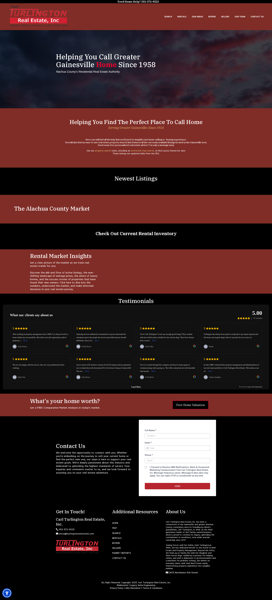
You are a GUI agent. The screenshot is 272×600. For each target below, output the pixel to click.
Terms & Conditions (152, 588)
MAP (114, 527)
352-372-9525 (67, 529)
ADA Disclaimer (133, 588)
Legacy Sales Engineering (142, 585)
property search (103, 150)
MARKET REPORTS (121, 552)
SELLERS (225, 16)
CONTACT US (257, 16)
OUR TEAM (240, 16)
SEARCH (168, 16)
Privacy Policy (116, 588)
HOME (115, 523)
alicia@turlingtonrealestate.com (76, 533)
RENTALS (181, 16)
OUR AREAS (197, 16)
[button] (7, 593)
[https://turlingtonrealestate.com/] (38, 16)
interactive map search (142, 150)
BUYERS (212, 16)
